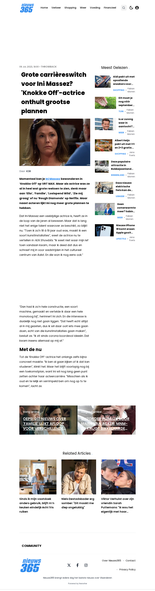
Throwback (49, 66)
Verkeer (56, 7)
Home (44, 7)
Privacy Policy (127, 569)
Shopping (70, 7)
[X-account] (69, 565)
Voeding (95, 7)
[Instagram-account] (86, 565)
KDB (28, 171)
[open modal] (137, 8)
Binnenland (117, 175)
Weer (83, 7)
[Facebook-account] (77, 565)
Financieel (110, 7)
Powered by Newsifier (77, 583)
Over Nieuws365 (111, 560)
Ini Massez (53, 179)
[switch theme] (131, 8)
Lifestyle (121, 238)
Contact (131, 560)
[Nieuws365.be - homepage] (27, 7)
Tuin (121, 111)
